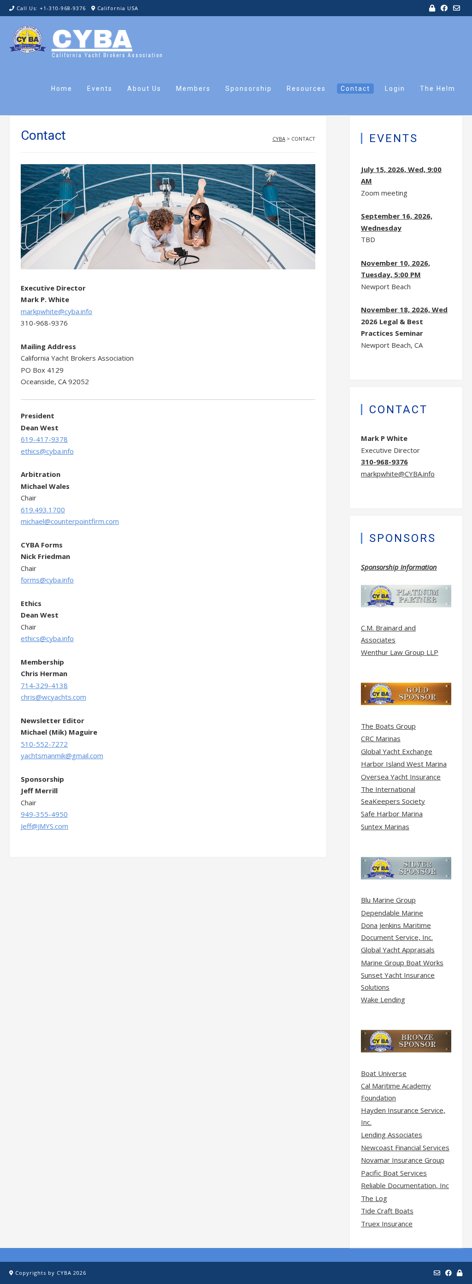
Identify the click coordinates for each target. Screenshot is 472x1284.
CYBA (92, 39)
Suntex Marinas (385, 826)
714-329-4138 (44, 685)
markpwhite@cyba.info (56, 311)
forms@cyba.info (47, 579)
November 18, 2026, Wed (404, 309)
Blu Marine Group (388, 899)
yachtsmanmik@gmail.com (62, 755)
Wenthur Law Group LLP (399, 652)
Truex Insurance (387, 1223)
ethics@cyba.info (47, 451)
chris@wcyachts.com (53, 696)
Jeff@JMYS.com (44, 826)
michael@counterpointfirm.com (70, 521)
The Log (374, 1198)
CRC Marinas (381, 738)
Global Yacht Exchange (396, 751)
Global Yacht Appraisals (398, 949)
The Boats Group (388, 726)
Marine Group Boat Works (402, 962)
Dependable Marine (392, 912)
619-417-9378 (44, 439)
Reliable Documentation (398, 1185)
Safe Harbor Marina (392, 813)
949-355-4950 (44, 814)
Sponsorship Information (399, 566)
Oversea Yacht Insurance (401, 776)
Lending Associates (391, 1134)
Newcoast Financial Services (405, 1147)
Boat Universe (384, 1073)
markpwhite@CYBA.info (398, 473)
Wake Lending (383, 999)
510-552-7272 (44, 744)
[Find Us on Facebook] (444, 8)
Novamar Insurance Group (402, 1160)
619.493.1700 (43, 509)
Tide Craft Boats (387, 1210)
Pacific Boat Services (394, 1172)
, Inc (442, 1185)
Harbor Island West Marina (404, 763)
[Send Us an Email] (456, 8)
